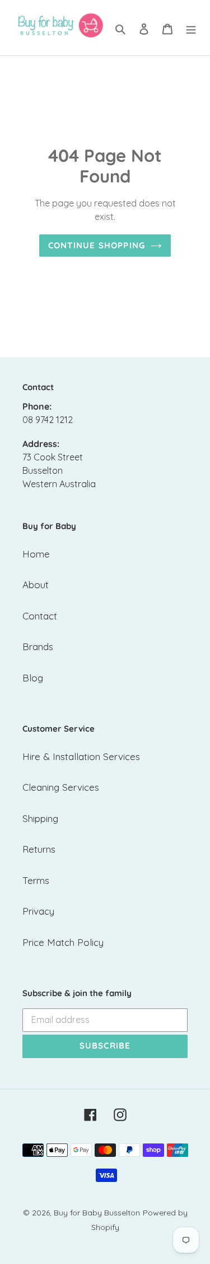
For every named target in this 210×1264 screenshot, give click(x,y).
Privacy (38, 911)
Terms (35, 880)
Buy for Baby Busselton (97, 1213)
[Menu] (191, 28)
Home (36, 554)
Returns (38, 849)
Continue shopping (96, 245)
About (35, 584)
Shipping (40, 818)
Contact (39, 616)
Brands (37, 646)
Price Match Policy (63, 942)
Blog (32, 678)
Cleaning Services (60, 787)
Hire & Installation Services (81, 756)
